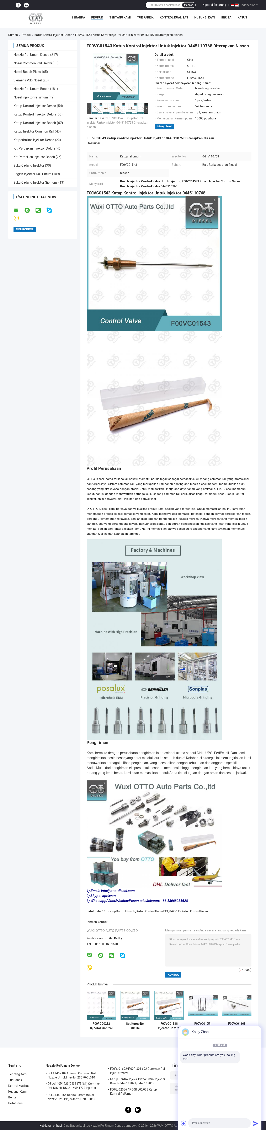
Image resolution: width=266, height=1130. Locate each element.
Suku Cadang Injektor (29, 165)
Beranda (78, 17)
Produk (97, 17)
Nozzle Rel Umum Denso (31, 55)
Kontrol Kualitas (174, 17)
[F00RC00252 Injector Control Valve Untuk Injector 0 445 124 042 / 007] (101, 1005)
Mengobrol (164, 126)
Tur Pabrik (145, 17)
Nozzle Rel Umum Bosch (31, 89)
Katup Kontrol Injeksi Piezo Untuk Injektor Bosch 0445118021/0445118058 (137, 1081)
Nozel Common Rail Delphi (33, 63)
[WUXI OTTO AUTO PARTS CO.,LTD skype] (52, 210)
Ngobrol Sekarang (214, 4)
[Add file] (184, 1123)
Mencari (188, 5)
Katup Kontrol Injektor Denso (35, 106)
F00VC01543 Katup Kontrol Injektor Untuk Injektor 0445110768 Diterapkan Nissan (117, 123)
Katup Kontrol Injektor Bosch (53, 35)
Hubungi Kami (204, 17)
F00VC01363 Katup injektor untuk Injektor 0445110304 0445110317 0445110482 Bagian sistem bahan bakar (237, 1026)
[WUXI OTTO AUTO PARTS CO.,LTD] (36, 18)
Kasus (242, 17)
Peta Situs (15, 1103)
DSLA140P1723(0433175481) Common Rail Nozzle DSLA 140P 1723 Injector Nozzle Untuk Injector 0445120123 (74, 1086)
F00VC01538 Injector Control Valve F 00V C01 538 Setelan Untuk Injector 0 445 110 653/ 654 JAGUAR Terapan (169, 1026)
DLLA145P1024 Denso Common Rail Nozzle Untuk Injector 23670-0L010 (72, 1075)
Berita (226, 17)
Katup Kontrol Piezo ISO (152, 911)
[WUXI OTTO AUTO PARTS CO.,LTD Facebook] (18, 5)
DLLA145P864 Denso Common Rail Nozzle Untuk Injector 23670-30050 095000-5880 (71, 1097)
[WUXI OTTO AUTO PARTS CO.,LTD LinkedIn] (26, 5)
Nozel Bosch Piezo (27, 72)
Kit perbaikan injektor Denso (34, 140)
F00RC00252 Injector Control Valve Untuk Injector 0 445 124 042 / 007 (101, 1026)
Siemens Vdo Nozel (28, 80)
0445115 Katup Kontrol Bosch (115, 911)
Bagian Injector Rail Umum (32, 174)
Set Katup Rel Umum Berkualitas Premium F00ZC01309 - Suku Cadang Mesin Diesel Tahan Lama (135, 1026)
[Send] (255, 1123)
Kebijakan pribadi (51, 1125)
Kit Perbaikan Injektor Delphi (34, 148)
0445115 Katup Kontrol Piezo (188, 911)
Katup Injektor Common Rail (34, 131)
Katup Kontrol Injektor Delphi (35, 114)
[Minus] (255, 1031)
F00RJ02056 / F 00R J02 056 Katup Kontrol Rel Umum (133, 1091)
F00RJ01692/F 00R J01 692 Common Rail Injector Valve (138, 1071)
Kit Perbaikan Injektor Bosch (34, 157)
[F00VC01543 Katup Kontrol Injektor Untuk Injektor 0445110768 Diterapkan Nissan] (116, 77)
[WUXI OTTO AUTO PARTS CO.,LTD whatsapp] (30, 210)
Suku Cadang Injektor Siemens (36, 182)
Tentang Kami (120, 17)
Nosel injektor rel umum (31, 97)
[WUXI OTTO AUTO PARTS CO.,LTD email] (19, 210)
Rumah (13, 35)
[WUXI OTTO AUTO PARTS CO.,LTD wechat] (41, 210)
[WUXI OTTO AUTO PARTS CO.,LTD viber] (19, 218)
